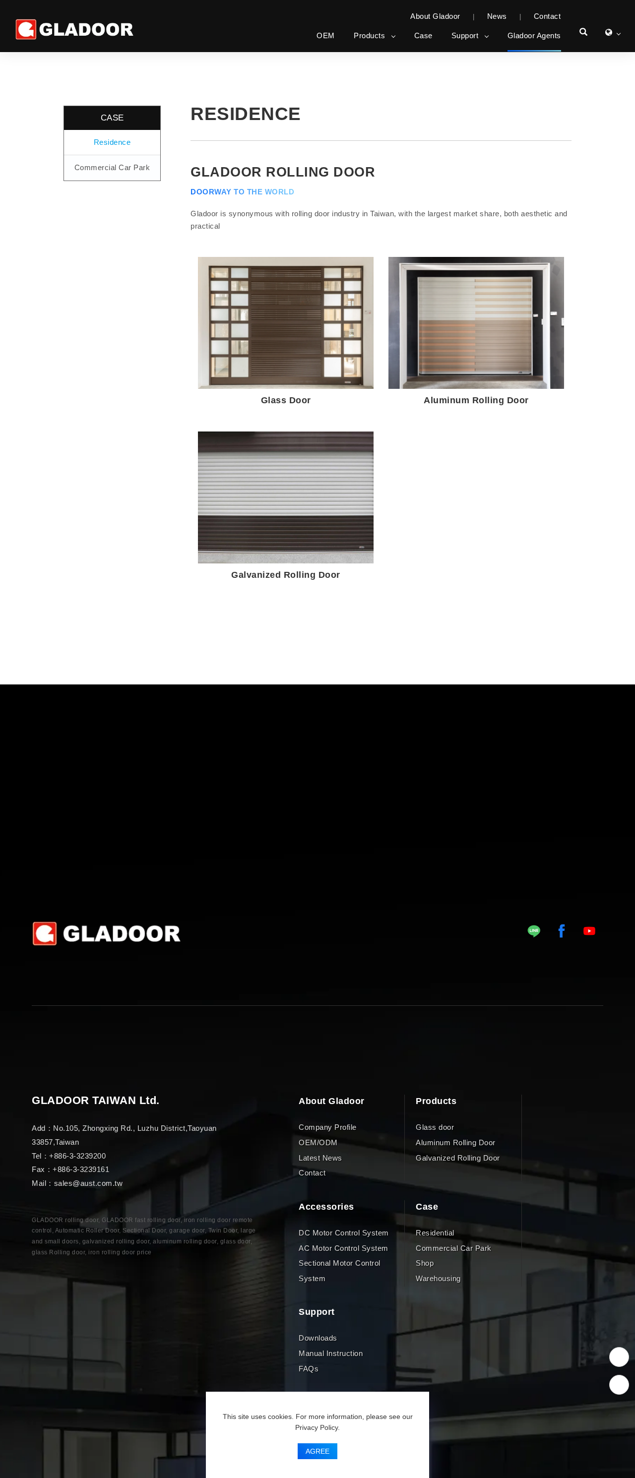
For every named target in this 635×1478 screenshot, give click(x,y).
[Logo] (74, 29)
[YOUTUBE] (589, 931)
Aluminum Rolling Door (456, 1142)
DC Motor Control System (344, 1232)
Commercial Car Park (112, 167)
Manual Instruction (331, 1353)
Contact (547, 16)
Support (465, 35)
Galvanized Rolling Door (458, 1157)
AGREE (317, 1451)
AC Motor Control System (343, 1247)
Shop (425, 1263)
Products (369, 35)
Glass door (435, 1127)
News (497, 16)
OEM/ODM (318, 1142)
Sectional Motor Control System (340, 1271)
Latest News (320, 1157)
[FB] (561, 931)
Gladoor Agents (534, 35)
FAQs (308, 1368)
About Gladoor (435, 16)
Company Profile (328, 1127)
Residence (112, 142)
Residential (435, 1232)
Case (423, 35)
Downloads (318, 1338)
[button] (583, 33)
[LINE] (534, 931)
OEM (326, 35)
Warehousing (438, 1278)
